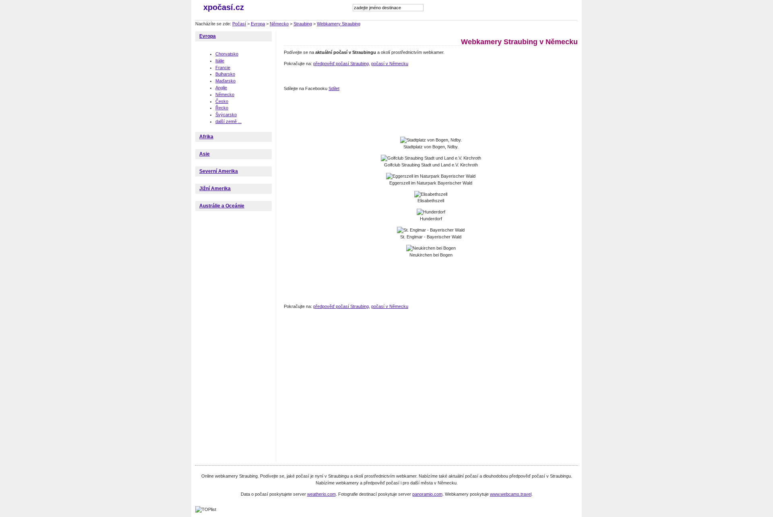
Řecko (221, 107)
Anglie (221, 87)
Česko (221, 101)
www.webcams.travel (510, 494)
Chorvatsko (226, 53)
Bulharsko (225, 74)
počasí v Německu (389, 63)
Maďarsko (225, 80)
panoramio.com (427, 494)
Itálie (219, 60)
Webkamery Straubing (338, 23)
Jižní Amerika (215, 188)
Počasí (239, 23)
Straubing (302, 23)
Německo (279, 23)
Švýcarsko (226, 114)
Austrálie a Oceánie (221, 206)
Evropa (258, 23)
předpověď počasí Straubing (341, 63)
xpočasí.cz (223, 7)
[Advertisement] (430, 114)
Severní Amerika (218, 171)
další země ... (228, 121)
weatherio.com (321, 494)
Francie (222, 67)
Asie (204, 154)
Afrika (206, 137)
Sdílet (334, 88)
